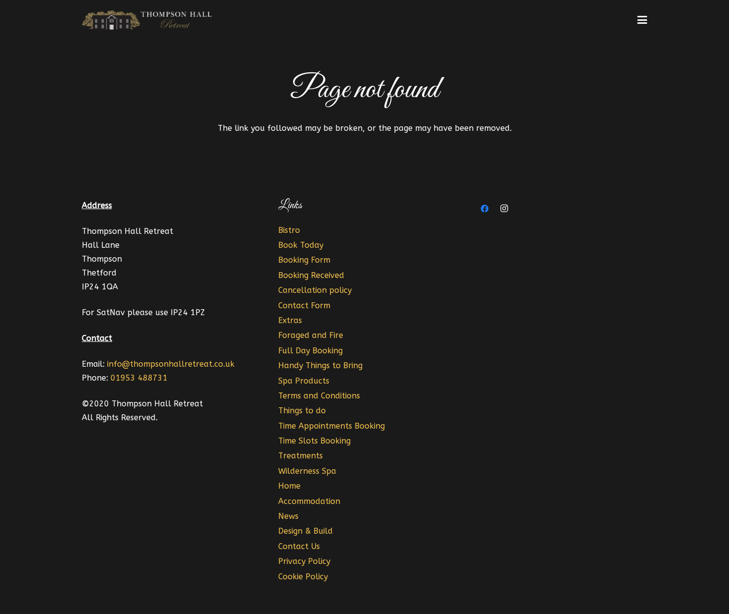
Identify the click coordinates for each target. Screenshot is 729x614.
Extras (290, 320)
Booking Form (304, 260)
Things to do (302, 410)
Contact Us (299, 546)
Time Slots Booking (314, 441)
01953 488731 (139, 378)
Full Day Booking (310, 350)
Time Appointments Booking (331, 426)
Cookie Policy (303, 576)
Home (289, 486)
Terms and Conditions (319, 395)
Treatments (300, 455)
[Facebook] (484, 209)
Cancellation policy (315, 290)
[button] (642, 20)
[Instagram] (504, 209)
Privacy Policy (304, 561)
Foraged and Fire (310, 335)
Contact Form (304, 305)
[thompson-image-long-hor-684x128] (148, 19)
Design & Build (305, 531)
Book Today (300, 245)
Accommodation (309, 501)
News (288, 516)
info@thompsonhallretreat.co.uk (171, 364)
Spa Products (303, 381)
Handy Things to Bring (320, 365)
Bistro (289, 230)
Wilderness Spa (307, 471)
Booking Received (311, 275)
